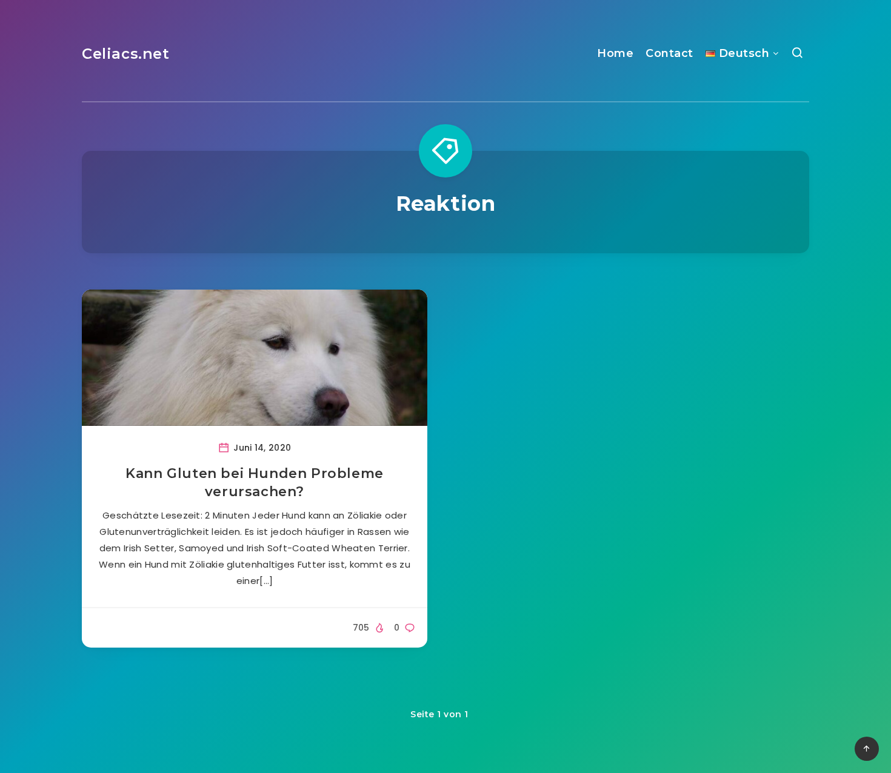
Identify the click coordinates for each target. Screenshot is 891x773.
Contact (669, 53)
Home (615, 53)
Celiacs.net (126, 53)
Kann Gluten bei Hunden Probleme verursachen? (254, 482)
